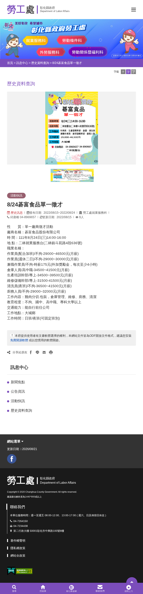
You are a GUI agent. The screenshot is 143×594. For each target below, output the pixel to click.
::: (4, 63)
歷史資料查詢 (40, 63)
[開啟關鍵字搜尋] (14, 588)
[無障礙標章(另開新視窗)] (24, 570)
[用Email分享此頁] (44, 352)
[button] (133, 9)
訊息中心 (22, 63)
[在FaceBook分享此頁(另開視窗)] (31, 352)
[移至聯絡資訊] (100, 588)
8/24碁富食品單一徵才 (67, 63)
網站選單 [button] (14, 441)
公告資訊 (18, 391)
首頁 (10, 63)
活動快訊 (18, 401)
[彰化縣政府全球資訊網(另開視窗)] (71, 588)
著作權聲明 (17, 540)
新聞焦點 (18, 382)
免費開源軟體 (19, 340)
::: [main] (5, 82)
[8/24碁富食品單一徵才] (72, 175)
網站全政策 (17, 555)
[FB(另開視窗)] (11, 458)
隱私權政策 (17, 548)
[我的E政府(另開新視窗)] (11, 571)
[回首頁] (43, 588)
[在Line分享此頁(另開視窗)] (37, 352)
